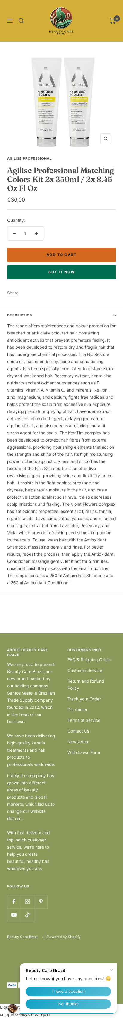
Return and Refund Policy (85, 684)
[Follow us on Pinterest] (40, 901)
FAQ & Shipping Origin (89, 659)
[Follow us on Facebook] (14, 901)
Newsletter (78, 741)
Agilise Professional (29, 158)
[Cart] (113, 21)
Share (13, 292)
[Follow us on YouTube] (14, 915)
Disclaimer (77, 709)
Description (20, 315)
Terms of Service (83, 720)
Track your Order (84, 698)
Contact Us (78, 730)
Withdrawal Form (83, 752)
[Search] (21, 20)
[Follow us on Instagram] (27, 901)
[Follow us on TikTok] (27, 915)
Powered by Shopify (64, 936)
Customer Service (84, 670)
